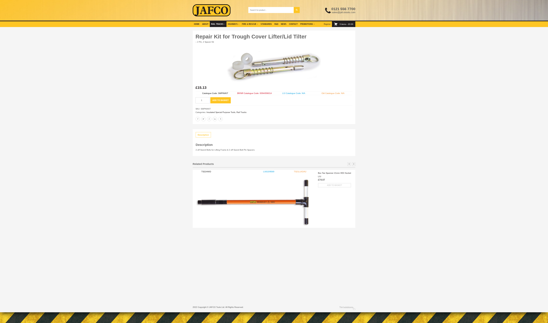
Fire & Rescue (249, 24)
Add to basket (220, 100)
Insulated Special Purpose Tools (220, 112)
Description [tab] (203, 135)
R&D (276, 24)
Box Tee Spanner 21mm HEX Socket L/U (334, 175)
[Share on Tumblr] (220, 119)
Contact (293, 24)
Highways (233, 24)
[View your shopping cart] (336, 24)
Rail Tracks (217, 24)
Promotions (307, 24)
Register (327, 24)
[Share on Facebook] (198, 119)
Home (197, 24)
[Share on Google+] (209, 119)
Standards (266, 24)
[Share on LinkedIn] (215, 119)
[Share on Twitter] (203, 119)
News (283, 24)
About (205, 24)
